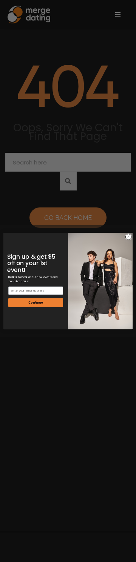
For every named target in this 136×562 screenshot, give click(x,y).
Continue (35, 302)
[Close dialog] (128, 237)
